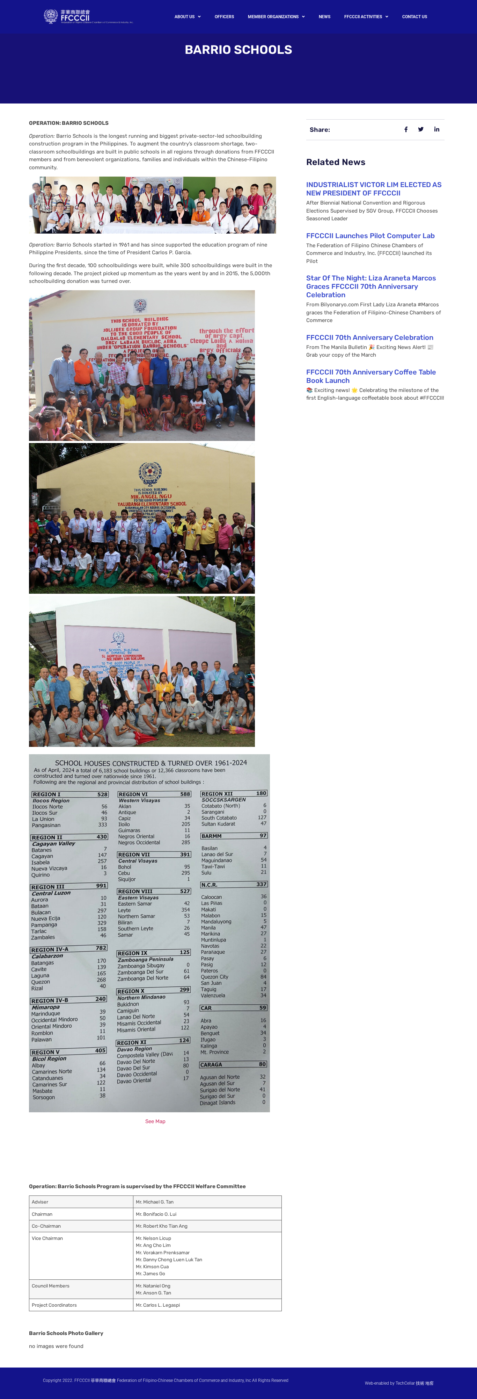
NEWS (324, 16)
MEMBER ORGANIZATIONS (273, 16)
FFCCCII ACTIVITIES (363, 16)
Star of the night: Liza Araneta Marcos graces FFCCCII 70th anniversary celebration (371, 286)
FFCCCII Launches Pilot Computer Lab (370, 235)
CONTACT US (414, 16)
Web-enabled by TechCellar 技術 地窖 (399, 1383)
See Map (155, 1121)
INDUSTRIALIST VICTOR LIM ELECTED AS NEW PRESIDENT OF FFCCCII (374, 188)
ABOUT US (185, 16)
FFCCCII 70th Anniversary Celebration (369, 337)
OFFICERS (224, 16)
